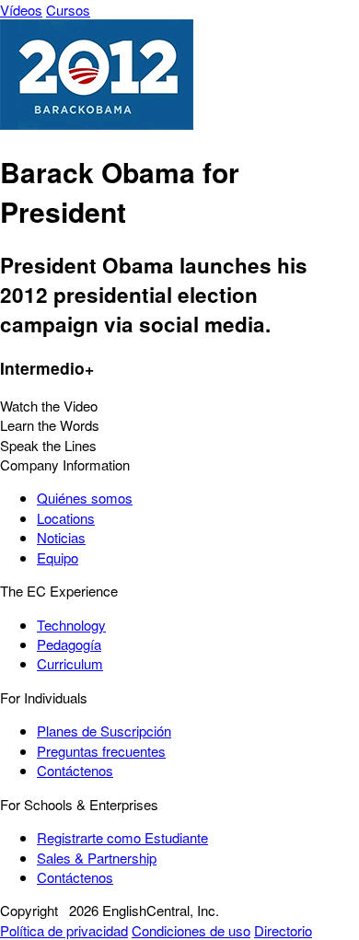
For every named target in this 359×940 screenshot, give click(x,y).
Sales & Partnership (96, 857)
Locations (66, 518)
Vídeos (21, 9)
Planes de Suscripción (104, 730)
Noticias (61, 537)
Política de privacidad (64, 930)
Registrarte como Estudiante (122, 837)
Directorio (283, 930)
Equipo (57, 557)
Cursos (68, 9)
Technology (71, 624)
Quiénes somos (85, 497)
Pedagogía (69, 644)
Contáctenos (75, 770)
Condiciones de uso (191, 930)
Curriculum (70, 663)
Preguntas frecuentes (101, 750)
